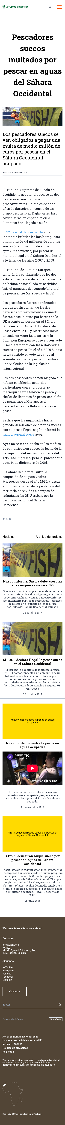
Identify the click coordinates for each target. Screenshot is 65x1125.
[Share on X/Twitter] (7, 518)
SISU (14, 1114)
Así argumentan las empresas (20, 1036)
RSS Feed (8, 1051)
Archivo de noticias (49, 537)
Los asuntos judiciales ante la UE (22, 1040)
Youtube (7, 973)
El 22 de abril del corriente (23, 232)
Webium (37, 1114)
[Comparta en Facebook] (4, 518)
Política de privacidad (15, 1047)
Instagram (8, 970)
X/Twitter (8, 967)
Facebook (8, 976)
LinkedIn (7, 979)
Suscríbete (55, 1019)
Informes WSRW (12, 1044)
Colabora (14, 991)
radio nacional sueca (18, 434)
